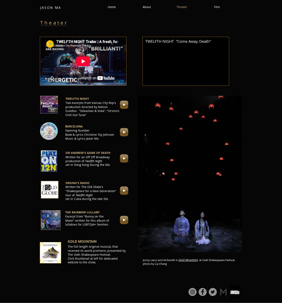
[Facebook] (203, 292)
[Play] (124, 105)
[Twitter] (213, 292)
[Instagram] (192, 292)
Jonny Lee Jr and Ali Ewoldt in (161, 260)
